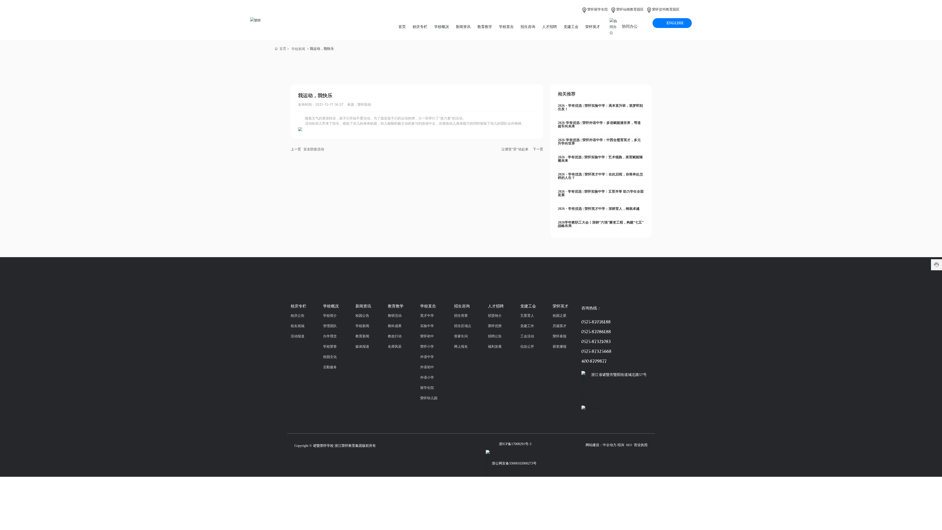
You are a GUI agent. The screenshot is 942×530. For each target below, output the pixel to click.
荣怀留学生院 (597, 9)
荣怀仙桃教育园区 (630, 9)
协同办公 (630, 26)
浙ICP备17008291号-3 (515, 444)
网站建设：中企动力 (601, 445)
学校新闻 (298, 49)
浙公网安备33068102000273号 (514, 463)
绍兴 (620, 445)
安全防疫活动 (313, 149)
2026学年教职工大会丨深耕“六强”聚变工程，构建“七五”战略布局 (601, 224)
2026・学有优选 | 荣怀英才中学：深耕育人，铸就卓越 (599, 209)
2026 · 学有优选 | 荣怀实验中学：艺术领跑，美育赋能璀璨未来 (600, 158)
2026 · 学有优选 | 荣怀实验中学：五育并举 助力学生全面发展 (601, 193)
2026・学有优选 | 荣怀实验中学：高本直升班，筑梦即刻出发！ (600, 107)
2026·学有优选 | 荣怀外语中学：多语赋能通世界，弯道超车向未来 (599, 124)
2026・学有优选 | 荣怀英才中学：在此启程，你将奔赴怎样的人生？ (600, 176)
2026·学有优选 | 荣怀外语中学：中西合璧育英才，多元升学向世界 (599, 141)
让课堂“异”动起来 (514, 149)
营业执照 (641, 445)
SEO (629, 445)
